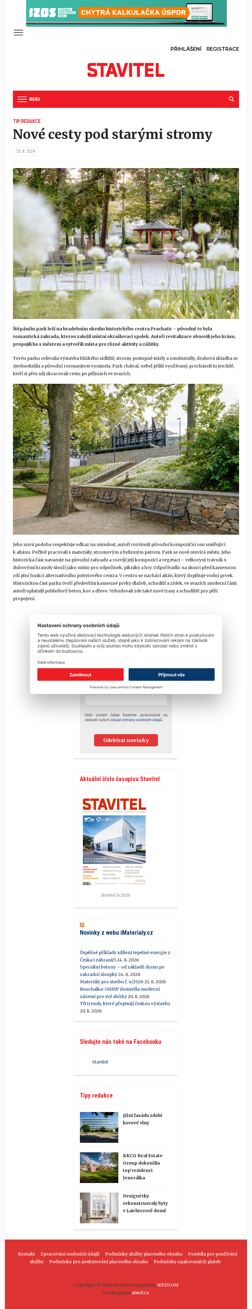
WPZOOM (168, 1285)
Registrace (223, 49)
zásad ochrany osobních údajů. (137, 720)
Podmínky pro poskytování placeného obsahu (98, 1261)
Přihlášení (186, 49)
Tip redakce (27, 121)
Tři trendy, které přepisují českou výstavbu (125, 1003)
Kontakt (26, 1254)
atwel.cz (140, 1292)
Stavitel (100, 1062)
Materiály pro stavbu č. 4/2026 (112, 982)
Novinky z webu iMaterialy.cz (116, 932)
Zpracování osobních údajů (70, 1254)
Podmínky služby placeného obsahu (144, 1254)
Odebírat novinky (126, 740)
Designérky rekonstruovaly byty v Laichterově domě (145, 1203)
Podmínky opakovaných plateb (187, 1261)
